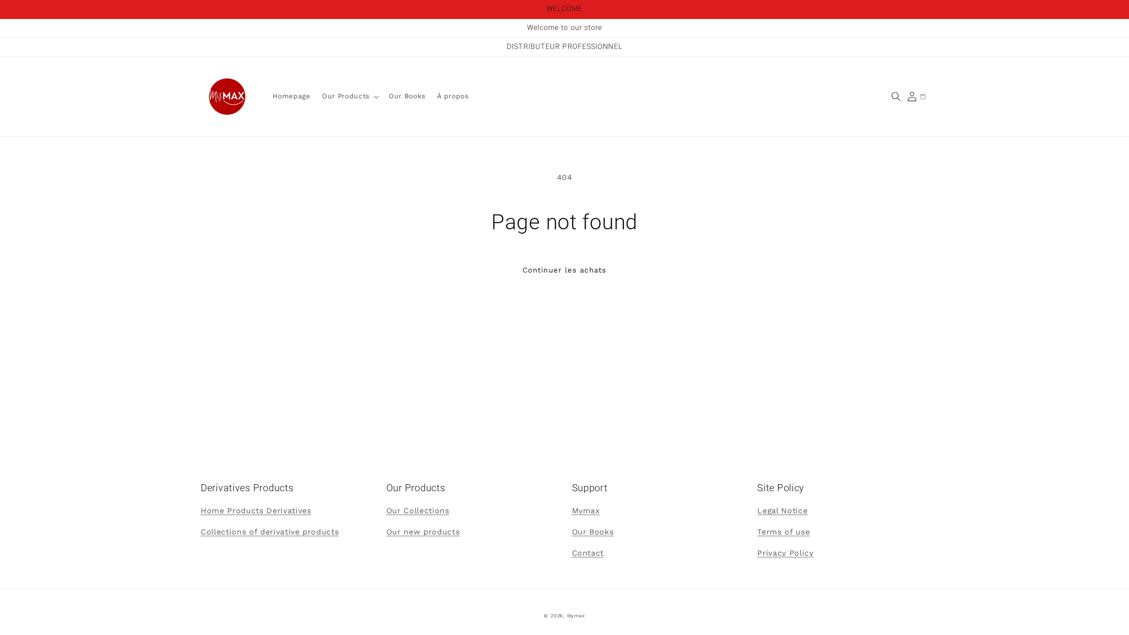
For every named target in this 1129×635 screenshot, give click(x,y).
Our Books (593, 531)
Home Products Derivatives (256, 510)
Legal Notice (782, 510)
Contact (588, 553)
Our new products (423, 531)
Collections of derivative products (270, 531)
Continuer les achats (564, 270)
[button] (896, 96)
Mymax (586, 510)
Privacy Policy (785, 553)
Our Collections (417, 510)
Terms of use (783, 531)
